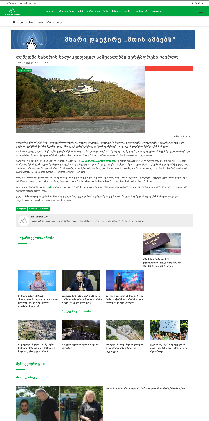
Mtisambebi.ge (39, 216)
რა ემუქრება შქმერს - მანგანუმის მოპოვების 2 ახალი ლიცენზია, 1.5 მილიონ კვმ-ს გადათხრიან (36, 348)
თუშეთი (23, 208)
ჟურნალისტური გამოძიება (93, 11)
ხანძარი (45, 208)
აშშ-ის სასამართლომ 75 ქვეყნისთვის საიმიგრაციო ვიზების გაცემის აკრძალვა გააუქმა (162, 262)
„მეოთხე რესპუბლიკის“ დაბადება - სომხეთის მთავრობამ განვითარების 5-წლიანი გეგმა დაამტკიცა (82, 299)
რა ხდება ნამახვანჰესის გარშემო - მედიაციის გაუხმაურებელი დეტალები (125, 348)
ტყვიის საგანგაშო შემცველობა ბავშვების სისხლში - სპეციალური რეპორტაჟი (168, 348)
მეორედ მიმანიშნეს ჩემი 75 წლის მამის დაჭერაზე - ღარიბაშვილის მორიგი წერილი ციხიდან (124, 299)
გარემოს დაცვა (24, 70)
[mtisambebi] (103, 38)
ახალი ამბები (67, 11)
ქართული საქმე (121, 11)
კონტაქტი (157, 11)
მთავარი (51, 11)
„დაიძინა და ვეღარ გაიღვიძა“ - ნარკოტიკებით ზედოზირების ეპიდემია (145, 388)
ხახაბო (34, 208)
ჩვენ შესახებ (140, 11)
